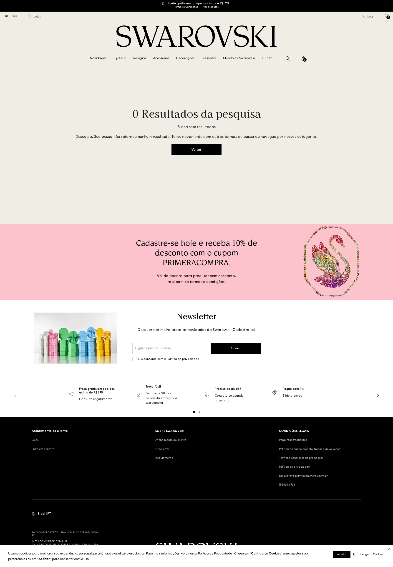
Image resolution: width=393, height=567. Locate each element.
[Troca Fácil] (138, 395)
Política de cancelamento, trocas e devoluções (309, 449)
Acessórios (161, 58)
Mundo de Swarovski (239, 58)
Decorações (185, 58)
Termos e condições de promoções (301, 457)
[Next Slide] (377, 395)
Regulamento (164, 457)
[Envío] (71, 394)
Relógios (139, 58)
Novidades (98, 58)
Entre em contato (43, 449)
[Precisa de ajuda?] (207, 395)
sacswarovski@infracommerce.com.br (303, 475)
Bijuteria (119, 58)
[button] (368, 554)
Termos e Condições (186, 7)
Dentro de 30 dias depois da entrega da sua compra (161, 398)
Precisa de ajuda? (228, 389)
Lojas (35, 439)
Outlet (267, 58)
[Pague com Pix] (274, 393)
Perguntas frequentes (293, 439)
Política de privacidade (294, 466)
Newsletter (162, 449)
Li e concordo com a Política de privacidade (168, 359)
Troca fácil (153, 386)
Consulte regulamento (96, 399)
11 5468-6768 (287, 484)
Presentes (209, 58)
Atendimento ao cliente (170, 439)
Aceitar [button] (342, 554)
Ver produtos (211, 7)
